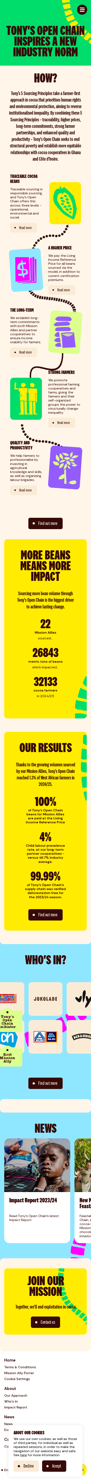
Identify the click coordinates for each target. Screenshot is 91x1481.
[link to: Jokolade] (45, 999)
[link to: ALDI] (45, 1037)
